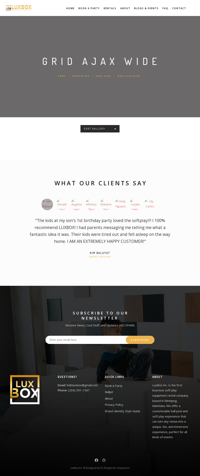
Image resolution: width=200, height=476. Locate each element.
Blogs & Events (146, 8)
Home (70, 8)
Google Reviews (100, 256)
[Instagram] (103, 461)
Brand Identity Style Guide (122, 411)
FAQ (165, 8)
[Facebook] (96, 461)
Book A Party (89, 8)
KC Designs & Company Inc (115, 468)
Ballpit (109, 392)
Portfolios (80, 76)
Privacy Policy (114, 405)
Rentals (110, 8)
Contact (179, 8)
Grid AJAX (103, 76)
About (125, 8)
